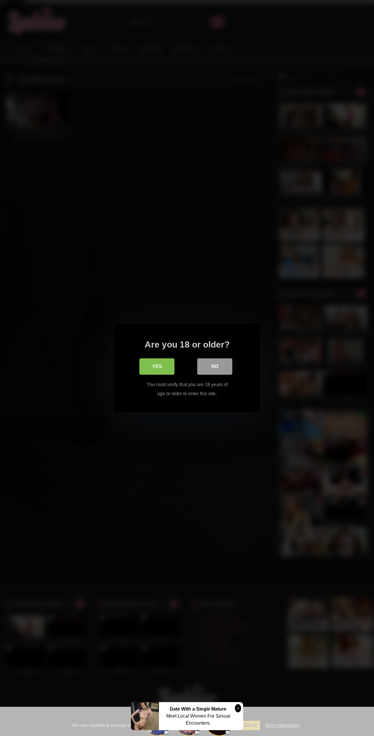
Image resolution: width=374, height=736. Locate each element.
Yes (157, 366)
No (214, 366)
